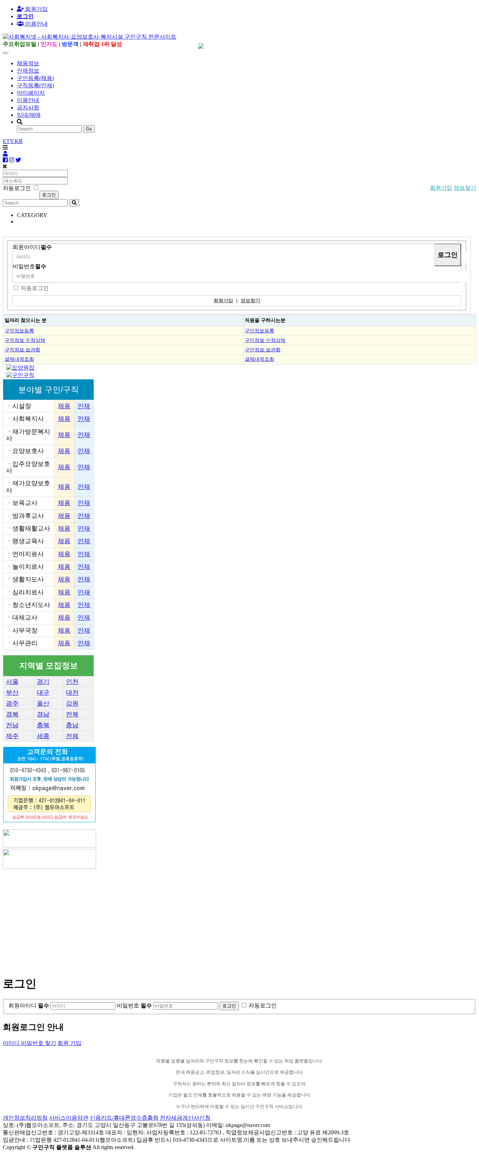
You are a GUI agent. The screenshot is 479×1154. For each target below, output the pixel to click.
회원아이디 (32, 247)
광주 (12, 703)
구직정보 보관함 (22, 349)
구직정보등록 (19, 330)
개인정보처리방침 (25, 1118)
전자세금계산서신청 (185, 1118)
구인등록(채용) (35, 78)
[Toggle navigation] (5, 53)
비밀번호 (29, 266)
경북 (12, 714)
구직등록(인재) (35, 85)
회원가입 (36, 9)
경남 (43, 714)
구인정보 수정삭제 (265, 340)
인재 (83, 406)
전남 (12, 725)
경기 (43, 681)
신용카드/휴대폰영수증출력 (124, 1118)
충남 (72, 725)
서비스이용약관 (68, 1118)
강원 (72, 703)
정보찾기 (465, 188)
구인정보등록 (259, 330)
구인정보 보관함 (263, 349)
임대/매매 (29, 115)
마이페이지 (31, 93)
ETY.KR (13, 141)
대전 (72, 692)
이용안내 (28, 100)
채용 (64, 406)
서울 (12, 681)
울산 (43, 703)
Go (89, 128)
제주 (12, 736)
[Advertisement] (213, 919)
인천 (72, 681)
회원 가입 (69, 1043)
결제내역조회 (19, 359)
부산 (12, 692)
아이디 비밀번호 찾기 (29, 1043)
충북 (43, 725)
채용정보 (28, 63)
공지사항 (28, 107)
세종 (43, 736)
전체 (72, 736)
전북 (72, 714)
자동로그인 (35, 288)
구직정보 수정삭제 (25, 340)
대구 (43, 692)
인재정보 (28, 71)
